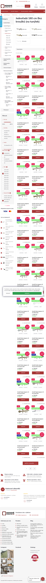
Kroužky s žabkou (8, 195)
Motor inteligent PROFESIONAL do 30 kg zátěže (9, 101)
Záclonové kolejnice (7, 67)
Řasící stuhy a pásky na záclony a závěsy (36, 534)
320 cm (6, 183)
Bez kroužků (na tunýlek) (7, 200)
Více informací (36, 290)
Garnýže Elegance (7, 25)
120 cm (6, 169)
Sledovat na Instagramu (8, 576)
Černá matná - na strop (9, 80)
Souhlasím (27, 293)
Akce (5, 132)
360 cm (6, 185)
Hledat (27, 6)
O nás (2, 1)
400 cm (6, 187)
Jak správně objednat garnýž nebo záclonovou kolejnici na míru (22, 532)
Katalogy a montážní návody (22, 525)
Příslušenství (6, 109)
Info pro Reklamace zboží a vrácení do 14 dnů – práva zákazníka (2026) (22, 536)
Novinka (6, 134)
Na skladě (6, 130)
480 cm (6, 189)
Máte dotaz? (19, 523)
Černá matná (8, 42)
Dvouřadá (6, 159)
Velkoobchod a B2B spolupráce (8, 534)
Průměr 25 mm (8, 50)
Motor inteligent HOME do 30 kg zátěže (8, 87)
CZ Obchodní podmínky (6, 538)
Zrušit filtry (8, 205)
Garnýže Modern (7, 22)
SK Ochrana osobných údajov (7, 543)
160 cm (6, 173)
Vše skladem (4, 530)
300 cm (6, 181)
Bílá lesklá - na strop (8, 77)
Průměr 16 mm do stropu (8, 31)
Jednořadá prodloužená (8, 156)
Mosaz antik (8, 40)
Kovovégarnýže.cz (8, 145)
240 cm (6, 179)
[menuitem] (5, 11)
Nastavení (8, 293)
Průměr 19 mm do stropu (8, 47)
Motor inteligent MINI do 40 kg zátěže (9, 74)
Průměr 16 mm (8, 28)
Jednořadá (6, 153)
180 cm (6, 175)
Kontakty (4, 1)
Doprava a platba (5, 529)
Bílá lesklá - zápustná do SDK (9, 83)
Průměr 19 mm (8, 33)
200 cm (6, 177)
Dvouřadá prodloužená (8, 161)
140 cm (6, 171)
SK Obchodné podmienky (7, 540)
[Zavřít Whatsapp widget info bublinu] (28, 577)
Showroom (9, 1)
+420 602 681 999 (34, 515)
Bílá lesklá (8, 44)
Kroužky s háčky (7, 197)
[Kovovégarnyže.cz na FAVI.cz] (34, 557)
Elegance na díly (8, 55)
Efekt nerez (8, 35)
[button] (43, 579)
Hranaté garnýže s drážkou (7, 59)
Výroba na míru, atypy (21, 529)
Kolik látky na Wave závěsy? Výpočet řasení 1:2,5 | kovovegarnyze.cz (35, 537)
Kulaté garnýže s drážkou (7, 64)
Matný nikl (8, 37)
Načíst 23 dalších (29, 463)
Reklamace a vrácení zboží (7, 532)
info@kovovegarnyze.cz (22, 515)
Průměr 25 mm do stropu (8, 53)
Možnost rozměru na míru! (7, 137)
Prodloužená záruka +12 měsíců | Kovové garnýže (6, 536)
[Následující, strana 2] (30, 468)
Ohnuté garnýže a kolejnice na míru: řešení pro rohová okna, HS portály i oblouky (36, 525)
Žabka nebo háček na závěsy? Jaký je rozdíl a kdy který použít (36, 531)
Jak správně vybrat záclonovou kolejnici (22, 528)
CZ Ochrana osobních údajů (7, 542)
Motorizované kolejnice (8, 70)
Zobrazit (23, 76)
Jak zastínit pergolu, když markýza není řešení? (36, 528)
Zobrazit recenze (14, 490)
